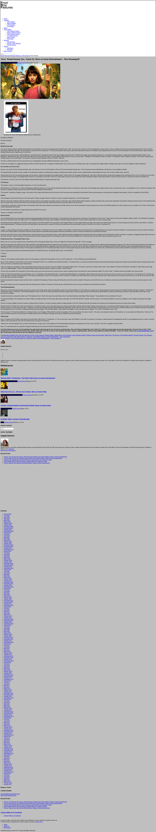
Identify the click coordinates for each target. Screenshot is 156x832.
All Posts (7, 55)
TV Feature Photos (12, 35)
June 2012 (7, 776)
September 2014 (8, 735)
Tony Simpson (148, 335)
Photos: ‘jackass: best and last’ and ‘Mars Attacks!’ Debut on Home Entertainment (27, 463)
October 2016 (8, 696)
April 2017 (7, 687)
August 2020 (7, 625)
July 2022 (7, 590)
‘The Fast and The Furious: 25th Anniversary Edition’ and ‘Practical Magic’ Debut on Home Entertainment (33, 458)
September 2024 (8, 549)
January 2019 (8, 654)
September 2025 (8, 531)
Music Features (11, 23)
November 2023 (8, 565)
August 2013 (7, 755)
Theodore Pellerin (138, 335)
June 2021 (7, 610)
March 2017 (7, 688)
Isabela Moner (58, 335)
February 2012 (8, 782)
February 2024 (8, 560)
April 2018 (7, 668)
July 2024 (7, 552)
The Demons (115, 335)
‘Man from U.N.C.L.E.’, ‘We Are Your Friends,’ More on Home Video (24, 392)
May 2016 (7, 704)
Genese (41, 335)
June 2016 (7, 702)
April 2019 (7, 650)
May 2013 (7, 759)
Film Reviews (11, 42)
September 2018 (8, 661)
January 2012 (8, 784)
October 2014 (8, 733)
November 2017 (8, 676)
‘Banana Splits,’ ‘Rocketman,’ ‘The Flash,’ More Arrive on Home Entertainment (28, 378)
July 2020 (7, 627)
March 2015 (7, 725)
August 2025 (7, 532)
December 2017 (8, 674)
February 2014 (8, 745)
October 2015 (8, 715)
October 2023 (8, 566)
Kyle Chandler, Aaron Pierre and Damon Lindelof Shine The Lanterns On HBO (25, 461)
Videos (6, 46)
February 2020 (8, 634)
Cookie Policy (39, 822)
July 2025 (7, 534)
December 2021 (8, 600)
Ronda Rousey (100, 335)
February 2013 (8, 764)
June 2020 (7, 628)
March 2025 (7, 540)
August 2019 (7, 644)
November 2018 (8, 657)
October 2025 (8, 529)
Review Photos (11, 45)
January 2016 (8, 710)
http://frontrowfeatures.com (8, 795)
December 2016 (8, 693)
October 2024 (8, 548)
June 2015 (7, 721)
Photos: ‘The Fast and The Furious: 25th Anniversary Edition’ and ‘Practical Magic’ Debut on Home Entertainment (35, 457)
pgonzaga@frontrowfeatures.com (10, 794)
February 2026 (8, 523)
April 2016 (7, 705)
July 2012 (7, 775)
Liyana (73, 335)
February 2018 (8, 671)
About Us (6, 826)
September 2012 (8, 772)
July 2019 (7, 645)
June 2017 (7, 684)
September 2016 (8, 698)
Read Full (11, 449)
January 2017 (8, 691)
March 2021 (7, 614)
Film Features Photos (13, 31)
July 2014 (7, 738)
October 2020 (8, 622)
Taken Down (108, 335)
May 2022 (7, 593)
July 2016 (7, 701)
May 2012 (7, 778)
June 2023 (7, 573)
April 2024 (7, 557)
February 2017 (8, 690)
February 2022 (8, 597)
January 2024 (8, 562)
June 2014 (7, 739)
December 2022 (8, 582)
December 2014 (8, 730)
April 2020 (7, 631)
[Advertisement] (30, 12)
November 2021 (8, 602)
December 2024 (8, 545)
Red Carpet (10, 39)
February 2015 (8, 727)
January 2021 (8, 617)
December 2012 (8, 767)
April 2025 (7, 539)
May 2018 (7, 667)
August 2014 (7, 736)
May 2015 (7, 722)
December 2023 (8, 563)
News (5, 28)
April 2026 (7, 520)
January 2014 (8, 747)
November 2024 (8, 546)
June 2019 (7, 647)
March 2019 (7, 651)
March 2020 (7, 633)
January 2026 (8, 525)
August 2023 (7, 569)
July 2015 (7, 719)
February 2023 (8, 579)
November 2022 (8, 583)
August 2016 (7, 699)
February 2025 (8, 542)
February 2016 (8, 708)
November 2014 (8, 732)
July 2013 (7, 756)
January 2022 (8, 599)
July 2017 (7, 682)
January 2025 (8, 543)
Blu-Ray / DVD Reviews (14, 43)
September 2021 (8, 605)
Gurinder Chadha (48, 335)
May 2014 (7, 741)
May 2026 (7, 518)
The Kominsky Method (126, 335)
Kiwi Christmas (67, 335)
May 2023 (7, 574)
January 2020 (8, 636)
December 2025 (8, 526)
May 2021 (7, 611)
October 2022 (8, 585)
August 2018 (7, 662)
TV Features (10, 26)
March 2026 (7, 522)
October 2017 (8, 678)
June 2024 (7, 554)
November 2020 (8, 620)
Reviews (6, 40)
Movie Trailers (8, 51)
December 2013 (8, 749)
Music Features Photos (13, 32)
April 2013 (7, 761)
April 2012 (7, 779)
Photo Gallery (8, 29)
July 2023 (7, 571)
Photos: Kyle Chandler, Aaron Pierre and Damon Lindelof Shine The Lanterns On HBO (28, 460)
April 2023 (7, 576)
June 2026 (7, 517)
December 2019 (8, 637)
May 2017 (7, 685)
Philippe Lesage (90, 335)
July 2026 (7, 515)
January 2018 (8, 673)
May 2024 (7, 556)
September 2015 (8, 716)
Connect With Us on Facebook (11, 812)
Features (6, 20)
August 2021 (7, 606)
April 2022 (7, 594)
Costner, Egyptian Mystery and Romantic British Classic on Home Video (26, 405)
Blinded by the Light (15, 335)
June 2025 (7, 535)
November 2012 (8, 769)
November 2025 (8, 528)
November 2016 (8, 694)
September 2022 (8, 586)
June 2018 (7, 665)
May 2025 (7, 537)
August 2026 (7, 514)
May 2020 (7, 630)
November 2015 (8, 713)
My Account (7, 828)
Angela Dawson (22, 63)
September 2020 (8, 623)
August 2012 (7, 773)
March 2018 (7, 670)
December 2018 (8, 656)
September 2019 (8, 642)
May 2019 (7, 648)
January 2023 (8, 580)
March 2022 (7, 596)
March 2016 (7, 707)
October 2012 (8, 770)
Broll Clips (10, 49)
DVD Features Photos (13, 34)
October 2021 (8, 603)
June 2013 (7, 758)
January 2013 (8, 766)
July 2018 (7, 664)
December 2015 (8, 711)
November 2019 (8, 639)
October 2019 (8, 640)
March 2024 (7, 559)
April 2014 (7, 742)
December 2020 (8, 619)
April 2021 (7, 613)
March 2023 (7, 577)
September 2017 (8, 679)
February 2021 (8, 616)
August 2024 (7, 551)
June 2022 (7, 591)
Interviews (10, 48)
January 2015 (8, 728)
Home (5, 19)
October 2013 (8, 752)
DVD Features (11, 25)
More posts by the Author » (8, 450)
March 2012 (7, 781)
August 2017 (7, 681)
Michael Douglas (81, 335)
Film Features (11, 22)
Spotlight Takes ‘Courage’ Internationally (15, 419)
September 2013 (8, 753)
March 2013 (7, 762)
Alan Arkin (6, 335)
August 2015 (7, 718)
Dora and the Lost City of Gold (30, 335)
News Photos (11, 37)
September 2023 (8, 568)
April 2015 (7, 724)
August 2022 (7, 588)
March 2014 (7, 744)
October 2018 (8, 659)
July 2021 (7, 608)
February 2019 (8, 653)
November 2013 (8, 750)
